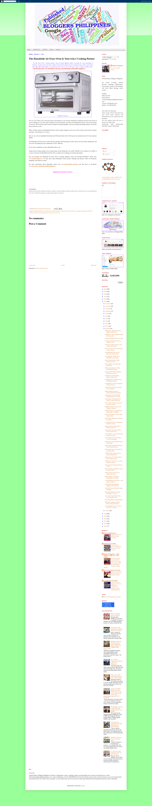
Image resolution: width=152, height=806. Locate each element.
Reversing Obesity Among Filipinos (114, 499)
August (107, 313)
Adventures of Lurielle (110, 543)
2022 (105, 299)
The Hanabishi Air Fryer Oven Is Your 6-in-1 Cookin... (113, 506)
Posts (105, 151)
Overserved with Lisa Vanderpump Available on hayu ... (113, 423)
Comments (107, 154)
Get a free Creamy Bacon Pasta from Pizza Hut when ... (113, 496)
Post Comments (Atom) (42, 268)
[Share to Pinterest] (61, 209)
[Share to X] (58, 209)
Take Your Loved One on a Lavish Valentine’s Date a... (113, 461)
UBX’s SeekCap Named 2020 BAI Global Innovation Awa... (113, 446)
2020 (105, 513)
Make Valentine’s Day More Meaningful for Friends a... (112, 477)
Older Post (93, 265)
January (107, 510)
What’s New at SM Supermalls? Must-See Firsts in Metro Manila (116, 676)
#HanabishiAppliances (55, 211)
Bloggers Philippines (82, 211)
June (106, 318)
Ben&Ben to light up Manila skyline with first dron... (114, 335)
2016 (105, 523)
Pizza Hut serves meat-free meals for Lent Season (113, 388)
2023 (105, 296)
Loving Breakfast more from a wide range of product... (114, 481)
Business (58, 49)
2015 (105, 526)
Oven (58, 212)
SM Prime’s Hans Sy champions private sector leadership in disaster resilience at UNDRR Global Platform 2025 (112, 645)
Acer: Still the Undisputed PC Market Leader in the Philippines (116, 662)
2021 (105, 301)
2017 (105, 521)
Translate (114, 59)
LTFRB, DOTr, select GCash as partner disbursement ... (113, 454)
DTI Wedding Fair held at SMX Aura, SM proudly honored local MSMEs (116, 709)
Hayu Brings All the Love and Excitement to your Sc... (112, 492)
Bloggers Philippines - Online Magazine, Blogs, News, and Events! (111, 555)
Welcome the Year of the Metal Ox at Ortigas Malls (113, 450)
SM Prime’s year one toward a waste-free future (116, 739)
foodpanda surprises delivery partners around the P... (112, 376)
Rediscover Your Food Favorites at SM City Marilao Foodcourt (116, 573)
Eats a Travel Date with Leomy (112, 570)
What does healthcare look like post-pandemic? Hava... (112, 368)
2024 (105, 294)
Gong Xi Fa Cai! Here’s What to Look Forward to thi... (113, 430)
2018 (105, 518)
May (106, 321)
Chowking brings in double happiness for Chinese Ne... (112, 485)
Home (29, 49)
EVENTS (44, 49)
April (106, 323)
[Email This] (55, 209)
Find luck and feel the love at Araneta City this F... (112, 473)
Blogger (83, 785)
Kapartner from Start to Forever (49, 212)
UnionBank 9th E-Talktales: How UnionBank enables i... (113, 380)
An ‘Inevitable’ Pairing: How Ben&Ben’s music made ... (112, 357)
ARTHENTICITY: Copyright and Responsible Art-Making (113, 411)
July (106, 316)
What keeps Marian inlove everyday (114, 338)
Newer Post (32, 265)
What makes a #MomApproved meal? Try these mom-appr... (113, 399)
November (108, 306)
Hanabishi (89, 211)
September (108, 311)
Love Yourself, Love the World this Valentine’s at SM (114, 434)
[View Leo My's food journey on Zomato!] (111, 597)
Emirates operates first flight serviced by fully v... (112, 361)
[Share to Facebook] (60, 209)
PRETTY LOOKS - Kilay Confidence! (116, 614)
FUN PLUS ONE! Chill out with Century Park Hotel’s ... (113, 345)
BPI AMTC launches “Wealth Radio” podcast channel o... (112, 503)
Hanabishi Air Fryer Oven (36, 212)
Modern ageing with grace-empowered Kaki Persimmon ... (113, 392)
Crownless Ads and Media (111, 580)
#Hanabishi (47, 211)
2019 (105, 516)
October (107, 308)
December (108, 303)
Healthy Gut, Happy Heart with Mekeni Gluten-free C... (113, 331)
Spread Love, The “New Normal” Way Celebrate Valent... (113, 457)
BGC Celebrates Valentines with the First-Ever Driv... (114, 469)
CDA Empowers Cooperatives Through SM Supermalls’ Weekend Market (116, 724)
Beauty (51, 49)
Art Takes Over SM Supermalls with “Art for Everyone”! (116, 753)
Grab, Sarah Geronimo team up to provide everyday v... (113, 403)
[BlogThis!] (56, 209)
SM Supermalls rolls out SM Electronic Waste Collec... (112, 353)
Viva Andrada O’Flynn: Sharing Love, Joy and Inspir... (113, 438)
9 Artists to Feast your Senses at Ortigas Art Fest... (113, 341)
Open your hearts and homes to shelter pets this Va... (113, 427)
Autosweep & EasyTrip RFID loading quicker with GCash (112, 395)
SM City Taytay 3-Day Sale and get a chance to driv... (114, 349)
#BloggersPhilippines (38, 211)
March (107, 326)
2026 (105, 289)
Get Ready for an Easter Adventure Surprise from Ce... (113, 384)
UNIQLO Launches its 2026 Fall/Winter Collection (116, 536)
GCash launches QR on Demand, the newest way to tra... (113, 372)
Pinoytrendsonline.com (110, 533)
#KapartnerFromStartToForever (69, 211)
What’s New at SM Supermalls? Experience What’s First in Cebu (117, 629)
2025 (105, 291)
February (107, 328)
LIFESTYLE (36, 49)
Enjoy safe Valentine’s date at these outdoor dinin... (113, 415)
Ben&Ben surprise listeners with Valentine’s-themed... (113, 407)
